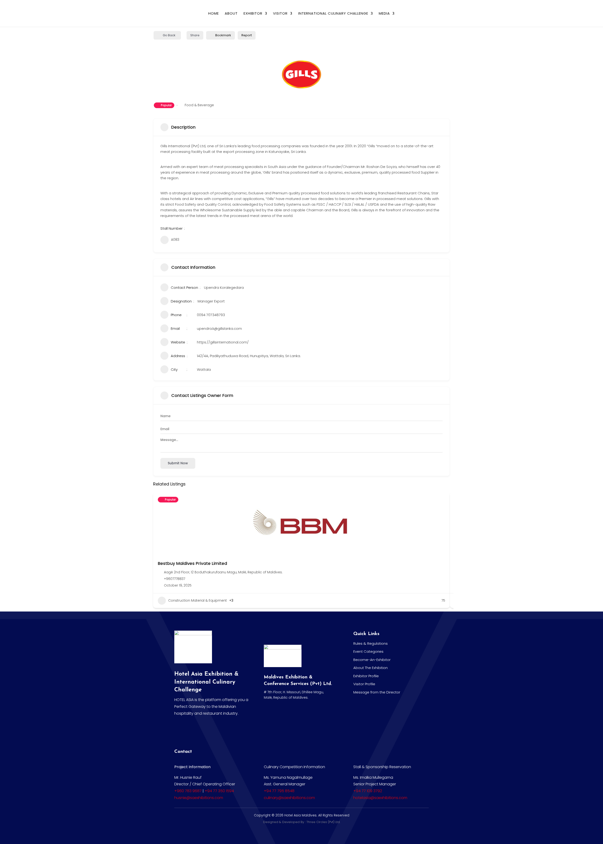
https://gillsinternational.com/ (223, 342)
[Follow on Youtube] (232, 731)
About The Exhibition (370, 667)
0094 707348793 (211, 314)
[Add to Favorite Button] (441, 500)
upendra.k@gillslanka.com (219, 328)
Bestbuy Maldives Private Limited (192, 563)
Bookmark (223, 35)
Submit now (178, 463)
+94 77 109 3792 (367, 791)
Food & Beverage (199, 105)
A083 (175, 239)
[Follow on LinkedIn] (197, 731)
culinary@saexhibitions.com (289, 797)
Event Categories (368, 651)
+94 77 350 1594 (219, 791)
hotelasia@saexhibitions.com (380, 797)
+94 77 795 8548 (279, 791)
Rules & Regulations (370, 643)
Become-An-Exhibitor (372, 659)
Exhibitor (253, 14)
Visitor (280, 14)
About (231, 14)
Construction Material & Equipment (197, 600)
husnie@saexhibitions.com (198, 797)
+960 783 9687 (188, 791)
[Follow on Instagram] (215, 731)
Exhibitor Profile (366, 675)
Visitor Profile (364, 683)
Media (384, 14)
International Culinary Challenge (333, 14)
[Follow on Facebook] (180, 731)
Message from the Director (376, 692)
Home (213, 14)
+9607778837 (174, 579)
